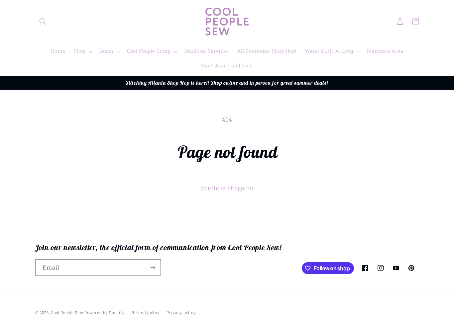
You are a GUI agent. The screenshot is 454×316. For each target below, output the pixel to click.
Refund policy (146, 312)
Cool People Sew (67, 312)
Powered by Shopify (104, 312)
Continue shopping (227, 188)
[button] (43, 21)
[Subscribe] (152, 267)
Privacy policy (181, 312)
